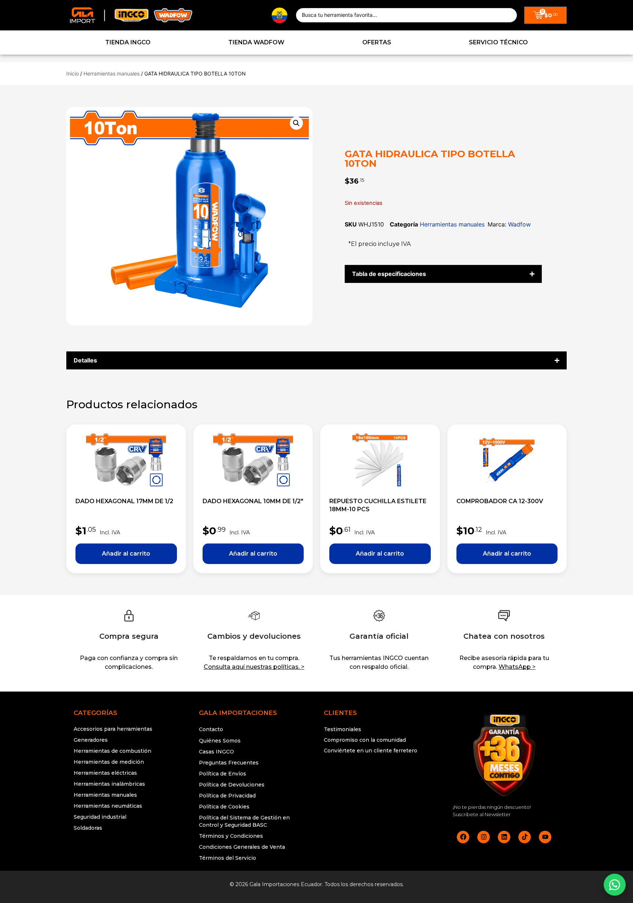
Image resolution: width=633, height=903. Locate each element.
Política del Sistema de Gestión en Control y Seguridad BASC (244, 821)
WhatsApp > (517, 666)
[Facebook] (463, 837)
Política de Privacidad (227, 795)
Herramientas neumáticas (108, 806)
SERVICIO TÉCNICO (498, 42)
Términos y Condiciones (231, 836)
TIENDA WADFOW (256, 42)
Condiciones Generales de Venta (242, 847)
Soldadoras (88, 828)
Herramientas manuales (112, 73)
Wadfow (519, 224)
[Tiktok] (524, 837)
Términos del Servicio (227, 858)
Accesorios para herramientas (113, 729)
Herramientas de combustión (112, 751)
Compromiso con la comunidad (365, 740)
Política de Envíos (222, 773)
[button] (296, 123)
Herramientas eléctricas (105, 773)
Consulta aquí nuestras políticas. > (254, 666)
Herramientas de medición (109, 762)
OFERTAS (376, 42)
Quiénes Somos (220, 740)
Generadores (91, 740)
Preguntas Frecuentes (229, 762)
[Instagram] (483, 837)
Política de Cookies (224, 806)
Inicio (72, 73)
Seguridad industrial (100, 817)
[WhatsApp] (615, 885)
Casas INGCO (216, 751)
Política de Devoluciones (231, 784)
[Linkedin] (504, 837)
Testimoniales (342, 729)
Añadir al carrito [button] (126, 553)
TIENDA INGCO (128, 42)
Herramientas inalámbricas (109, 784)
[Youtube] (545, 837)
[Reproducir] (379, 778)
